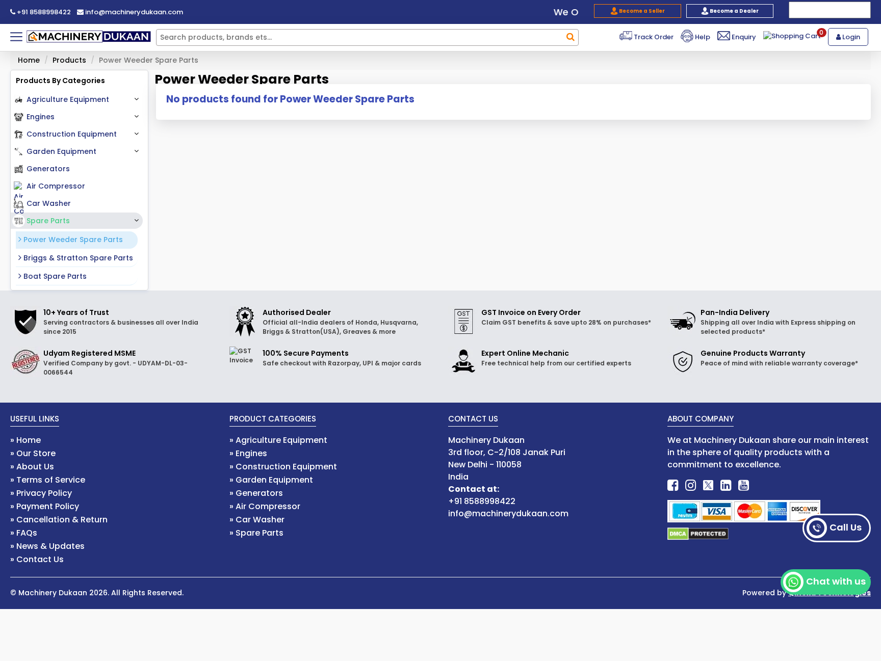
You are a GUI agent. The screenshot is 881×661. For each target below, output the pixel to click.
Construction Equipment (72, 134)
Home (29, 60)
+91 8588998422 (43, 12)
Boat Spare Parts (54, 276)
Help (701, 37)
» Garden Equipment (271, 480)
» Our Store (33, 453)
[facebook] (672, 485)
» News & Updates (47, 546)
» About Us (32, 466)
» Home (25, 440)
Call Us (846, 527)
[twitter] (708, 485)
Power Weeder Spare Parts (72, 239)
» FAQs (23, 533)
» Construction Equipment (283, 466)
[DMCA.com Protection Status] (698, 533)
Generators (48, 169)
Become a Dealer (734, 11)
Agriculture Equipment (68, 99)
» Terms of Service (47, 480)
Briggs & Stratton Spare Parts (77, 258)
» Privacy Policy (41, 493)
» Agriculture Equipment (278, 440)
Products (69, 60)
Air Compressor (56, 186)
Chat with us (836, 581)
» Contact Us (37, 559)
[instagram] (690, 485)
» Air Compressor (264, 506)
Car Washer (49, 203)
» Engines (248, 453)
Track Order (652, 37)
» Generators (256, 493)
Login (850, 37)
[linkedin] (725, 485)
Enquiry (743, 37)
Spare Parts (48, 221)
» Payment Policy (44, 506)
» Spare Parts (256, 533)
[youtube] (743, 485)
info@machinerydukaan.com (133, 12)
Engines (41, 117)
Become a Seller (641, 11)
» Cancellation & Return (59, 519)
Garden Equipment (61, 151)
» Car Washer (256, 519)
